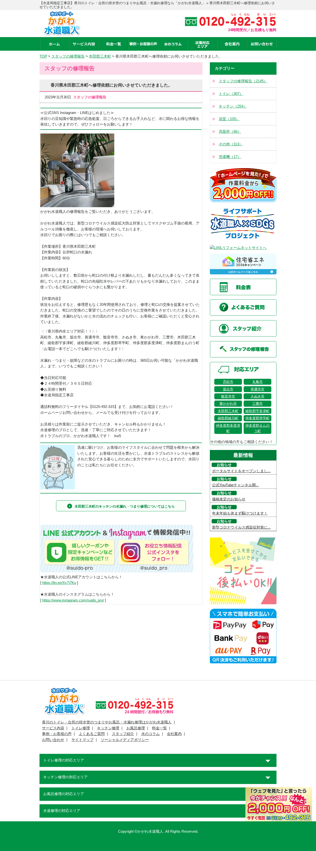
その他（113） (231, 144)
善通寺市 (257, 389)
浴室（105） (229, 119)
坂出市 (228, 389)
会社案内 (174, 734)
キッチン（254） (233, 106)
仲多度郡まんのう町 (257, 428)
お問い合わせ (53, 740)
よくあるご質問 (92, 734)
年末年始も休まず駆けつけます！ (240, 513)
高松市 (228, 382)
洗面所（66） (230, 132)
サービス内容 (53, 728)
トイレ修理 (80, 728)
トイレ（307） (231, 94)
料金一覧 (159, 728)
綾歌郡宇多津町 (257, 411)
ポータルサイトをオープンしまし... (241, 471)
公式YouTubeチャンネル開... (235, 485)
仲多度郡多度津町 (228, 428)
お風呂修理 (135, 728)
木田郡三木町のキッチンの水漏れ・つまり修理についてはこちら (125, 506)
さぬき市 (257, 396)
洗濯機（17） (230, 157)
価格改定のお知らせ (228, 499)
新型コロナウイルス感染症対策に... (241, 527)
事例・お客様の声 (57, 734)
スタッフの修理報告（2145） (243, 81)
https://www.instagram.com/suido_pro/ (73, 600)
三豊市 (257, 403)
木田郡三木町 (228, 411)
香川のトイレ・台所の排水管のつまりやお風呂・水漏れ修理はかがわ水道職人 (107, 722)
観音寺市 (228, 396)
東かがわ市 (228, 403)
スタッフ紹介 (123, 734)
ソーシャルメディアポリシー (125, 740)
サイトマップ (82, 740)
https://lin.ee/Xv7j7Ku (59, 583)
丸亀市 (257, 382)
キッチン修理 (108, 728)
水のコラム (150, 734)
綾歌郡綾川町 (228, 418)
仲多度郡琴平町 (257, 418)
